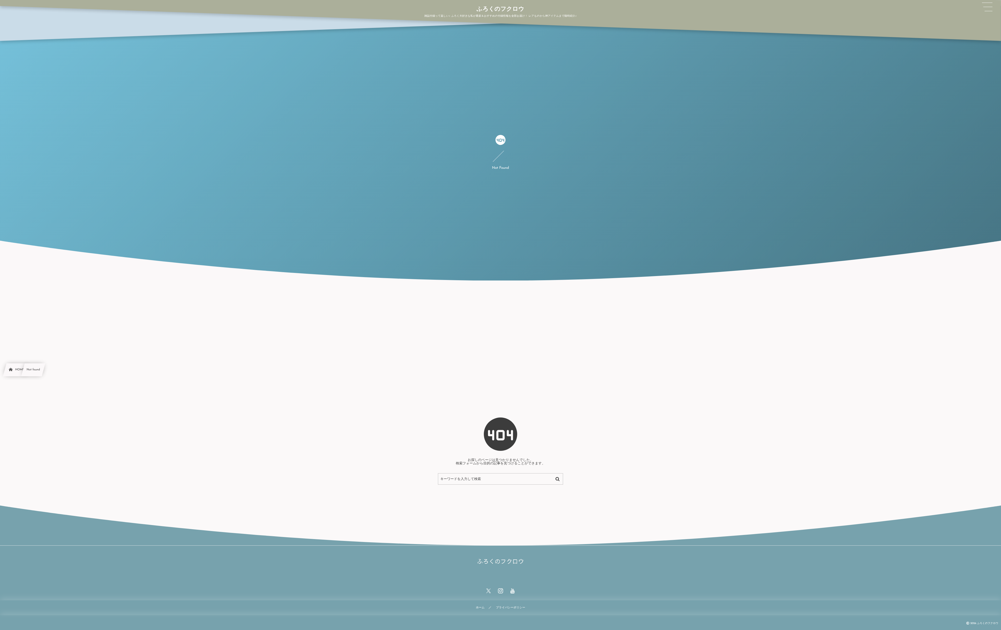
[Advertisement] (500, 319)
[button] (987, 7)
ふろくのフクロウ (500, 9)
